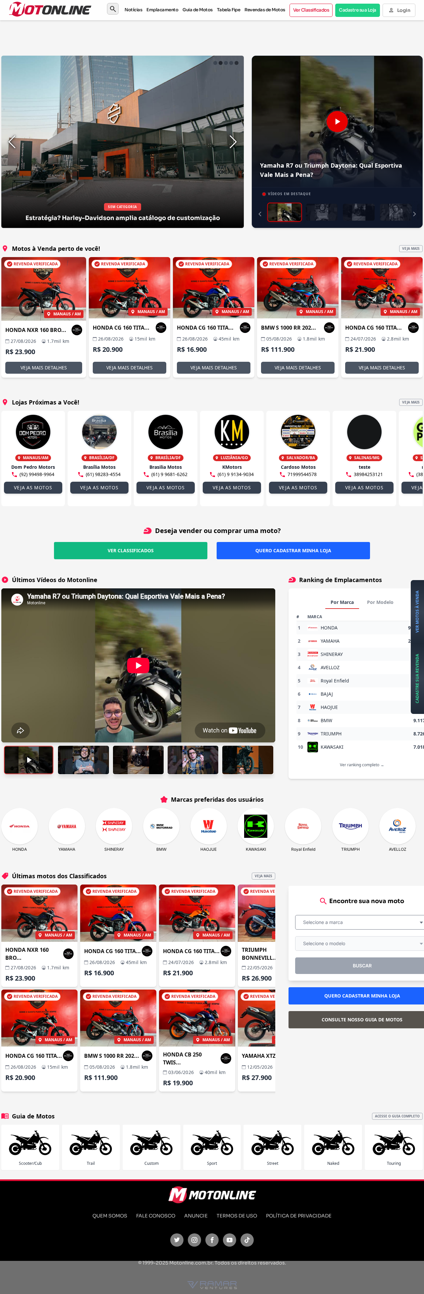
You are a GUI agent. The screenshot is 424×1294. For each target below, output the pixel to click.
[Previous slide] (12, 141)
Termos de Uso (237, 1216)
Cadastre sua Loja (357, 10)
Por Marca (342, 602)
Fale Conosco (155, 1216)
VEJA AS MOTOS (33, 487)
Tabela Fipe (228, 10)
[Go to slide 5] (236, 63)
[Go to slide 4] (231, 63)
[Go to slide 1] (215, 63)
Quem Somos (109, 1216)
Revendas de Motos (264, 10)
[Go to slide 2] (221, 63)
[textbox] (324, 922)
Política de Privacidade (299, 1216)
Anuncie (196, 1216)
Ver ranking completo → (362, 765)
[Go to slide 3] (226, 63)
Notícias (133, 10)
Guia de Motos (198, 10)
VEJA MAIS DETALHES (44, 367)
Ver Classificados (311, 10)
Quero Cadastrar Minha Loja (293, 550)
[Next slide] (233, 141)
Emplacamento (162, 10)
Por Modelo (380, 602)
